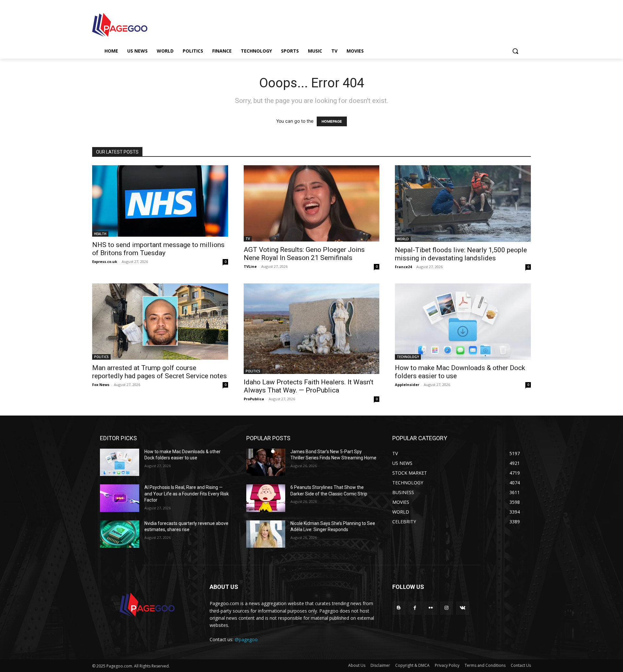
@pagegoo (246, 639)
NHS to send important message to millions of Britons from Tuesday (158, 249)
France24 (403, 266)
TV (248, 238)
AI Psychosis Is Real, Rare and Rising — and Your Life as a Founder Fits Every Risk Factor (186, 494)
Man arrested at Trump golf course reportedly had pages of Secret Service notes (159, 372)
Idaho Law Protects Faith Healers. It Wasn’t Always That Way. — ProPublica (308, 386)
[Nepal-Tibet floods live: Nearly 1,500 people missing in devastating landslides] (463, 203)
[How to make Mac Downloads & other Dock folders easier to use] (463, 321)
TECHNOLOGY (408, 357)
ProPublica (254, 398)
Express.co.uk (104, 261)
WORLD (403, 239)
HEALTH (100, 233)
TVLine (250, 266)
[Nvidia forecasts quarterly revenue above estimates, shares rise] (119, 534)
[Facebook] (415, 608)
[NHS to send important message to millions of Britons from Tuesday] (160, 201)
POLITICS (101, 357)
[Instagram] (446, 608)
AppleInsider (407, 384)
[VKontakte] (462, 608)
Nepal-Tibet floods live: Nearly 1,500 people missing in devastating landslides (461, 254)
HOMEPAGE (332, 121)
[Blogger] (398, 608)
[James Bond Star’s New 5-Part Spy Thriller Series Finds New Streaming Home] (266, 462)
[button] (515, 51)
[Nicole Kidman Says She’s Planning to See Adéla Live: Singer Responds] (266, 534)
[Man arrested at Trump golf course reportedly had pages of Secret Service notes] (160, 321)
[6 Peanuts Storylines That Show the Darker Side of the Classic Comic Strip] (266, 498)
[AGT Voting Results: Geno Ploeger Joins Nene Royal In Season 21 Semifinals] (312, 203)
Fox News (100, 384)
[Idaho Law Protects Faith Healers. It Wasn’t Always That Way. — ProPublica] (312, 328)
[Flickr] (430, 608)
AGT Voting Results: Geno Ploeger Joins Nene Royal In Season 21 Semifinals (304, 254)
